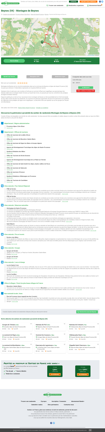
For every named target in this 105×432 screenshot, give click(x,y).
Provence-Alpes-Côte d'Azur (23, 14)
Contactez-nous (69, 404)
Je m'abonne (55, 374)
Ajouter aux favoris (9, 76)
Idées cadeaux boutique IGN (85, 91)
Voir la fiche (14, 61)
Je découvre (85, 87)
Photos (9, 244)
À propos (73, 1)
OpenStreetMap (91, 55)
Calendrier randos (36, 404)
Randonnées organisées (76, 5)
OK (90, 430)
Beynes (46, 14)
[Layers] (97, 20)
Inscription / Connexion (59, 401)
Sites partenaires (53, 404)
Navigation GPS (34, 76)
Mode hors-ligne (60, 76)
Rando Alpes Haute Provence (83, 61)
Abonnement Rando (95, 5)
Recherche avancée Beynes (88, 312)
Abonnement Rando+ (77, 401)
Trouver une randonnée (56, 5)
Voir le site (10, 128)
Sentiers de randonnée (9, 14)
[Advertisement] (50, 69)
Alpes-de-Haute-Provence (37, 14)
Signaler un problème (42, 108)
